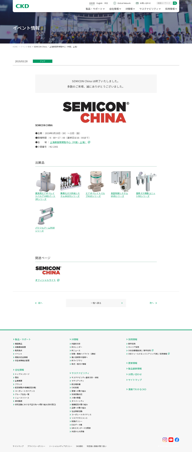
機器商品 (18, 343)
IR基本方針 (76, 343)
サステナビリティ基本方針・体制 (85, 377)
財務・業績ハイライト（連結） (84, 353)
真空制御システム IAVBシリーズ (119, 195)
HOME (15, 47)
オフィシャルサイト (45, 280)
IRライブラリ (77, 360)
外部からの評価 (78, 431)
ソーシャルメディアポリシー (60, 446)
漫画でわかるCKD (137, 389)
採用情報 (170, 8)
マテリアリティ (78, 380)
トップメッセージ (22, 374)
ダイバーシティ (78, 401)
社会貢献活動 (77, 411)
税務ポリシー (77, 421)
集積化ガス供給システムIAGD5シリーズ (70, 195)
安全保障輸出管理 (22, 360)
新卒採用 (131, 343)
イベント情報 (25, 47)
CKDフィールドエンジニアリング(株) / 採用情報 (147, 353)
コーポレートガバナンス (25, 391)
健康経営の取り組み (80, 404)
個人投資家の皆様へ (80, 357)
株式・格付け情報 (79, 364)
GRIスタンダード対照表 (81, 428)
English (99, 3)
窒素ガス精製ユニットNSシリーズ (145, 195)
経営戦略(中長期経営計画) (25, 387)
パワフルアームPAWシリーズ (45, 229)
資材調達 (18, 401)
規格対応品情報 (21, 357)
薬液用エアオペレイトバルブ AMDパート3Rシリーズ (45, 196)
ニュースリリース (22, 397)
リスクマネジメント (80, 418)
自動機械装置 (20, 347)
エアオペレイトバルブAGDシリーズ (95, 195)
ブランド (18, 384)
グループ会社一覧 (22, 394)
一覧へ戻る (96, 302)
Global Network (123, 3)
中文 (106, 3)
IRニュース (76, 350)
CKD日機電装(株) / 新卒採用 (139, 350)
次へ (152, 302)
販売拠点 (18, 350)
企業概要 (18, 380)
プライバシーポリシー (36, 446)
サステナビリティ (148, 8)
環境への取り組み (79, 391)
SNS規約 (79, 446)
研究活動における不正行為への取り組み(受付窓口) (35, 404)
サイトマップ (135, 379)
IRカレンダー (77, 347)
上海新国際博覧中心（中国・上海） (68, 142)
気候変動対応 (77, 394)
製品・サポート (94, 8)
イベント (18, 353)
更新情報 (132, 363)
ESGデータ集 (77, 424)
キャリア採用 (133, 347)
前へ (40, 302)
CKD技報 (75, 387)
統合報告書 (76, 384)
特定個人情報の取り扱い (96, 446)
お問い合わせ (145, 3)
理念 (17, 377)
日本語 (92, 3)
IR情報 (129, 8)
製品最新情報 (135, 368)
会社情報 (114, 8)
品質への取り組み (79, 407)
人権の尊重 (76, 397)
